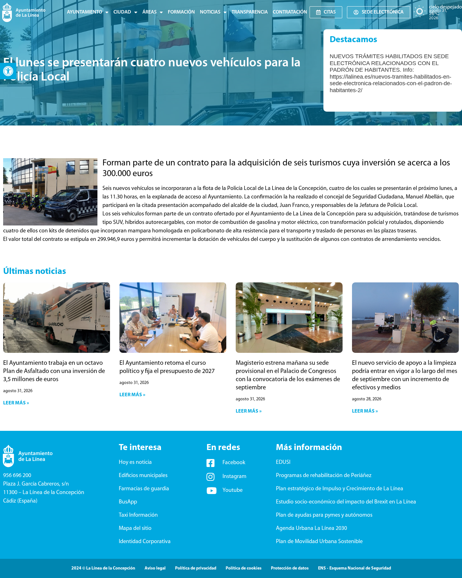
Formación (181, 12)
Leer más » (16, 403)
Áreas (149, 12)
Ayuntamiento (84, 12)
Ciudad (122, 12)
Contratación (290, 12)
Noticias (210, 12)
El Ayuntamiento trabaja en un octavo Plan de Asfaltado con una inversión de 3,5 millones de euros (54, 371)
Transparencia (250, 12)
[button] (8, 71)
